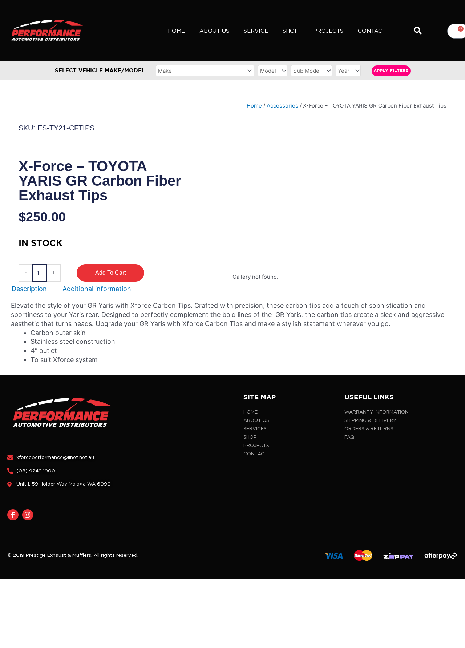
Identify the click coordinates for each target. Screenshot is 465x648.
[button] (418, 31)
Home (176, 31)
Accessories (282, 105)
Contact (372, 31)
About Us (214, 31)
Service (256, 31)
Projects (328, 31)
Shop (291, 31)
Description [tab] (29, 289)
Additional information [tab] (96, 289)
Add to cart (110, 273)
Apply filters (391, 71)
